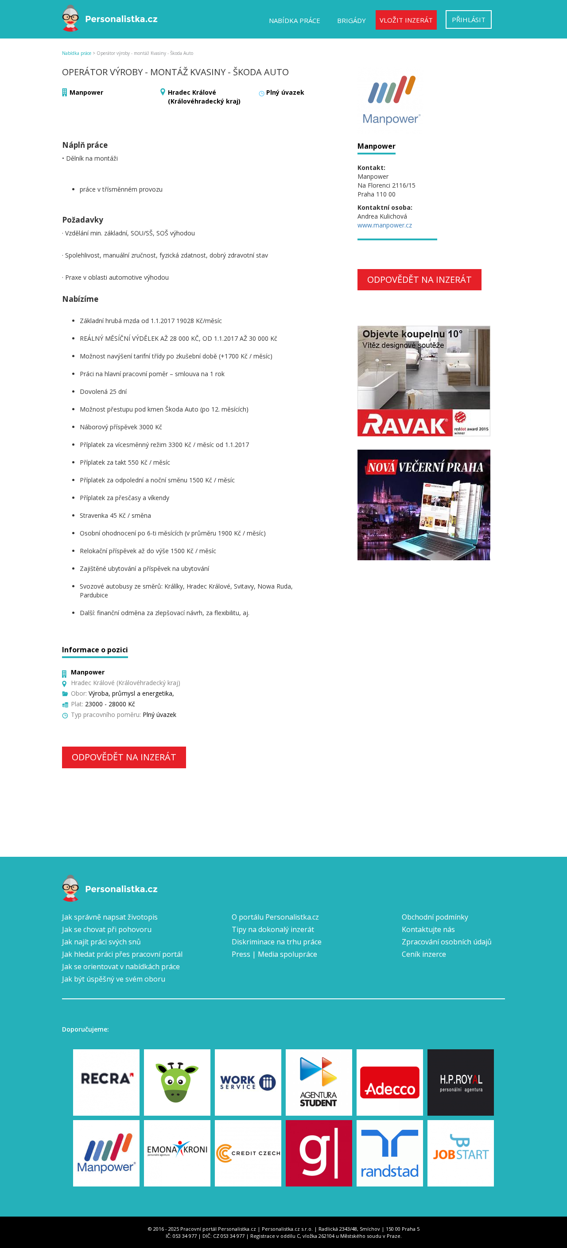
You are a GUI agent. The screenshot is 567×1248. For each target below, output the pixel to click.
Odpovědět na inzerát (124, 757)
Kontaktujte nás (428, 929)
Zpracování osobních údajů (447, 942)
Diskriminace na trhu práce (277, 942)
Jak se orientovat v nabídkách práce (121, 966)
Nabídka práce (294, 20)
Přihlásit (468, 19)
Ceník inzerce (424, 954)
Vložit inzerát (406, 19)
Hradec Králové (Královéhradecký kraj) (204, 96)
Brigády (351, 20)
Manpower (86, 92)
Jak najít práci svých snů (101, 942)
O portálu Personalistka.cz (275, 917)
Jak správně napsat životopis (110, 917)
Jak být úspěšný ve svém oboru (113, 979)
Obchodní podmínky (435, 917)
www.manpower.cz (384, 225)
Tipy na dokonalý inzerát (273, 929)
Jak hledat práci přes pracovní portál (122, 954)
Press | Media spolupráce (274, 954)
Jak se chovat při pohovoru (106, 929)
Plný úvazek (285, 92)
